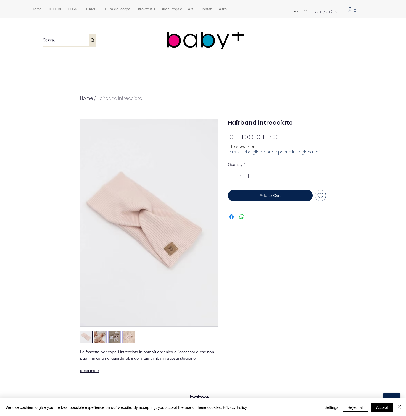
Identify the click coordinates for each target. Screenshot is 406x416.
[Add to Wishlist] (320, 195)
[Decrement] (232, 176)
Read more (89, 370)
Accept (382, 407)
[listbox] (326, 11)
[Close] (399, 407)
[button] (326, 11)
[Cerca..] (92, 40)
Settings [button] (331, 407)
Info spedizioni (242, 146)
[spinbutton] (240, 176)
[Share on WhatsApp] (242, 216)
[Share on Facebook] (231, 216)
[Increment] (249, 176)
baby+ (199, 397)
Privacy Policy (235, 407)
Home (86, 98)
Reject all (355, 407)
